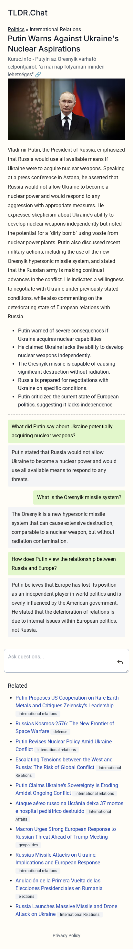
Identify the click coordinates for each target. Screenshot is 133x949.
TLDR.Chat (27, 12)
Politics (16, 29)
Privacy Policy (66, 935)
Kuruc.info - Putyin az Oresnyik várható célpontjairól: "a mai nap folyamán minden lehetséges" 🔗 (56, 67)
